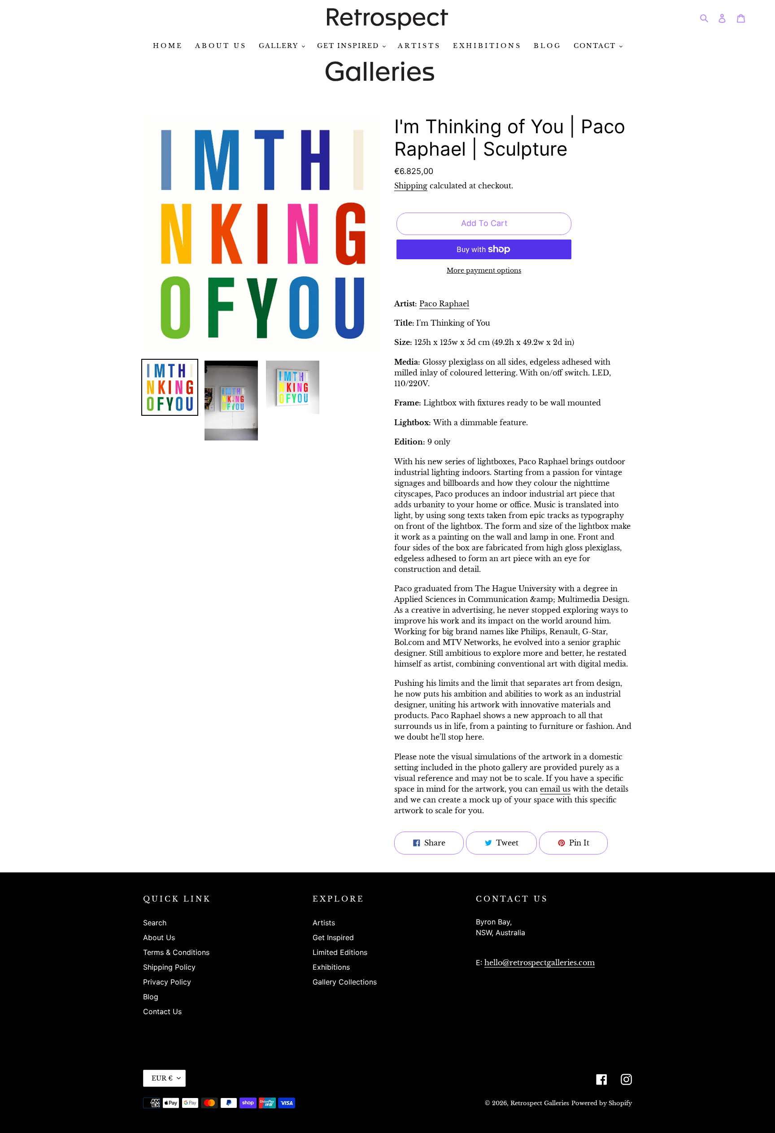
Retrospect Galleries (539, 1103)
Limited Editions (340, 952)
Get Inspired (333, 937)
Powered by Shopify (601, 1103)
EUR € (162, 1078)
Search (154, 922)
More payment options (484, 271)
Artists (324, 922)
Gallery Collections (345, 981)
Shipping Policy (169, 967)
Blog (150, 996)
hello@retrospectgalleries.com (539, 962)
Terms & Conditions (176, 952)
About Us (159, 937)
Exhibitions (331, 967)
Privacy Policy (167, 981)
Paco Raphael (444, 303)
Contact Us (162, 1011)
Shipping (410, 185)
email (555, 788)
